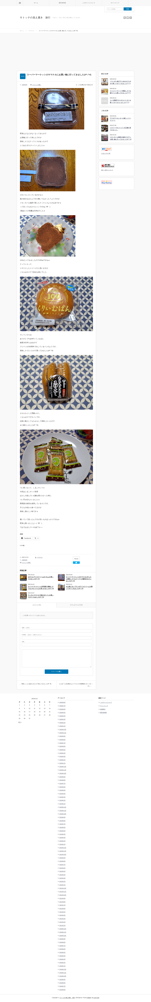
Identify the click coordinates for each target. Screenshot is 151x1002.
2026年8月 (62, 702)
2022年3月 (62, 878)
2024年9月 (62, 777)
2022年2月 (62, 881)
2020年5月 (62, 952)
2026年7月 (62, 706)
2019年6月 (62, 989)
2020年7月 (62, 945)
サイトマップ (115, 3)
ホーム (36, 3)
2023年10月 (62, 814)
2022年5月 (62, 871)
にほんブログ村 (105, 153)
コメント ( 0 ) (36, 605)
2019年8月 (62, 983)
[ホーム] (20, 3)
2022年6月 (62, 868)
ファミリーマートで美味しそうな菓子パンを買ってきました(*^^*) (120, 92)
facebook (130, 17)
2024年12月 (62, 766)
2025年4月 (62, 753)
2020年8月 (62, 942)
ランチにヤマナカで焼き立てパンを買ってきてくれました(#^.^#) (40, 596)
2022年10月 (62, 854)
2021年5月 (62, 912)
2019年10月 (62, 976)
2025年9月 (62, 736)
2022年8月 (62, 861)
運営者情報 (62, 3)
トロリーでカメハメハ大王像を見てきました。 (120, 129)
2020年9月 (62, 939)
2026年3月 (62, 719)
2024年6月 (62, 787)
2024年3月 (62, 797)
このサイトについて (88, 3)
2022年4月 (62, 874)
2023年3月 (62, 837)
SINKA (89, 997)
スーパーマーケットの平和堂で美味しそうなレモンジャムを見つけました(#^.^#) (41, 587)
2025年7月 (62, 743)
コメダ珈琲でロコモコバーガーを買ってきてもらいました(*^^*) (120, 101)
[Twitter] (76, 562)
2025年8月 (62, 739)
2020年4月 (62, 956)
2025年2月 (62, 760)
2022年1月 (62, 885)
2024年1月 (62, 803)
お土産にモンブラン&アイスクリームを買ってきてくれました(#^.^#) (79, 587)
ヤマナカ (39, 557)
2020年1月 (62, 966)
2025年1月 (62, 763)
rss (125, 17)
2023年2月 (62, 841)
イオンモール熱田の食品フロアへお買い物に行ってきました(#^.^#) (120, 138)
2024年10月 (62, 773)
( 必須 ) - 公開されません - (32, 634)
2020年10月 (62, 935)
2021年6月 (62, 908)
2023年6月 (62, 827)
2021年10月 (62, 895)
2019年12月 (62, 969)
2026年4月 (62, 716)
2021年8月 (62, 902)
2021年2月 (62, 922)
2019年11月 (62, 972)
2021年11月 (62, 891)
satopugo (24, 84)
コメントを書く (36, 84)
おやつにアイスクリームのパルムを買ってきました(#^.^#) (40, 578)
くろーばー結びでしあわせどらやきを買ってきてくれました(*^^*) (120, 82)
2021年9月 (62, 898)
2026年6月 (62, 709)
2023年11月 (62, 810)
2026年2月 (62, 722)
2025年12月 (62, 729)
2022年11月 (62, 851)
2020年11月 (62, 932)
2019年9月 (62, 979)
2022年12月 (62, 847)
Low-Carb (96, 997)
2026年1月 (62, 726)
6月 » (19, 722)
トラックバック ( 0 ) (76, 605)
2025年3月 (62, 756)
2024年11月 (62, 770)
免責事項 (102, 709)
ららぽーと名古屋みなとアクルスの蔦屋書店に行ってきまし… (75, 685)
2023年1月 (62, 844)
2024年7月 (62, 783)
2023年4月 (62, 834)
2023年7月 (62, 824)
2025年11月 (62, 732)
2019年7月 (62, 986)
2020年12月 (62, 928)
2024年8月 (62, 780)
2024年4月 (62, 793)
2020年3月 (62, 959)
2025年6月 (62, 746)
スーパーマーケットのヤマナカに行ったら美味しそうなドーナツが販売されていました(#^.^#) (78, 579)
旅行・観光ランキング (107, 170)
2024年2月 (62, 800)
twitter (127, 17)
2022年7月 (62, 864)
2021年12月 (62, 888)
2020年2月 (62, 962)
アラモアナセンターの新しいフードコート (120, 119)
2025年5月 (62, 749)
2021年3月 (62, 918)
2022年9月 (62, 858)
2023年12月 (62, 807)
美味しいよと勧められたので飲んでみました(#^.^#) (36, 684)
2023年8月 (62, 820)
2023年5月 (62, 831)
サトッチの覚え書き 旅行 (35, 17)
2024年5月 (62, 790)
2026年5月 (62, 712)
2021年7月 (62, 905)
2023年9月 (62, 817)
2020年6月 (62, 949)
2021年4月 (62, 915)
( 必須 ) (26, 627)
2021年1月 (62, 925)
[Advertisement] (75, 50)
